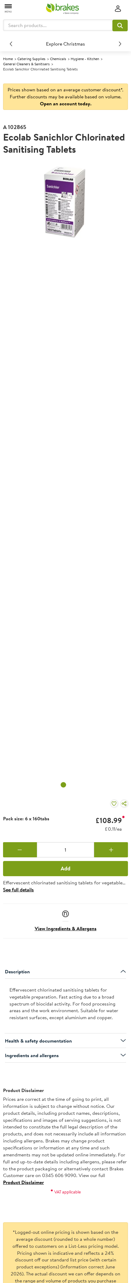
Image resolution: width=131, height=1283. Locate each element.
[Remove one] (20, 849)
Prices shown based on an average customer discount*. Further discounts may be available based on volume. (65, 96)
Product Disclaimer (23, 1182)
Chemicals (58, 58)
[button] (120, 25)
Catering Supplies (31, 58)
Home (8, 58)
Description (17, 971)
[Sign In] (118, 9)
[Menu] (8, 8)
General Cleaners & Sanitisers (26, 63)
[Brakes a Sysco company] (62, 8)
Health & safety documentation (38, 1040)
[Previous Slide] (11, 44)
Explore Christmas (65, 43)
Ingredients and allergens (32, 1055)
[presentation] (65, 1006)
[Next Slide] (120, 44)
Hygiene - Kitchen (85, 58)
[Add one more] (111, 849)
